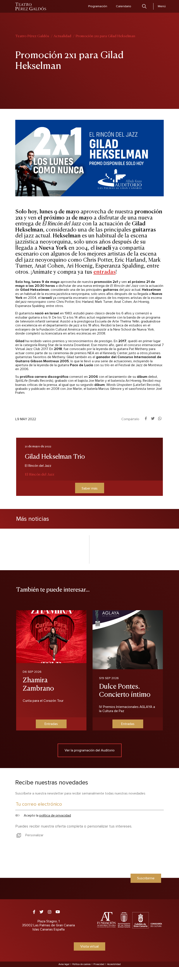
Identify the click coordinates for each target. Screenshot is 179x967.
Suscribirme (146, 878)
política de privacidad (55, 815)
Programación (97, 6)
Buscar (144, 6)
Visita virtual (89, 946)
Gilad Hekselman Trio (55, 455)
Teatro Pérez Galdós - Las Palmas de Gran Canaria (30, 6)
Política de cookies (81, 964)
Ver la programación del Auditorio (90, 750)
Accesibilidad (114, 964)
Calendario (123, 6)
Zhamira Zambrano (38, 683)
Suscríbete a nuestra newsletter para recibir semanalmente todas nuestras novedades (80, 793)
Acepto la (47, 815)
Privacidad (98, 964)
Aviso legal (64, 964)
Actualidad (62, 35)
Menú (162, 6)
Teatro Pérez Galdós (32, 35)
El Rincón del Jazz (39, 474)
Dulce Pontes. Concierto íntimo (124, 690)
